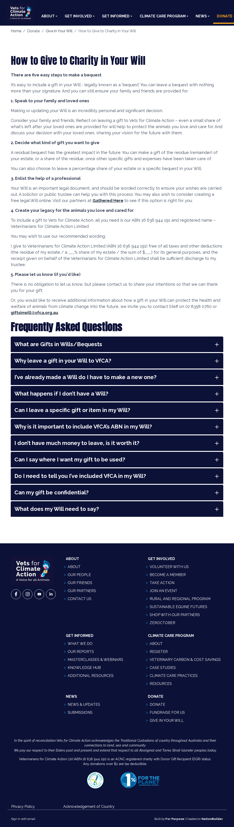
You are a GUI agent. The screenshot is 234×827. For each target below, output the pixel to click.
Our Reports (81, 651)
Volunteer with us (169, 567)
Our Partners (82, 591)
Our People (79, 575)
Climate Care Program (163, 16)
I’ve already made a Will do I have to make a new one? (85, 377)
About (48, 16)
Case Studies (163, 667)
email (31, 819)
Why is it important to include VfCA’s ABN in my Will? (83, 426)
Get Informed (116, 16)
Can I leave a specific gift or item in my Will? (72, 410)
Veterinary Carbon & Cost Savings (185, 659)
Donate (157, 704)
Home (16, 31)
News (201, 16)
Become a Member (168, 575)
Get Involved (78, 16)
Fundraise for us (167, 712)
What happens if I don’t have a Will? (61, 393)
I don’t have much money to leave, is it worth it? (76, 443)
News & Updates (84, 704)
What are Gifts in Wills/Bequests (58, 344)
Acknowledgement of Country (88, 806)
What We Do (80, 643)
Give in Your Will (59, 31)
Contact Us (79, 599)
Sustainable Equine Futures (178, 607)
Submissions (80, 712)
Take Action (162, 583)
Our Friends (80, 583)
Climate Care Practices (174, 675)
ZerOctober (162, 623)
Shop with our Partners (175, 615)
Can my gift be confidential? (51, 492)
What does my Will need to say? (56, 509)
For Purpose (174, 819)
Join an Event (163, 591)
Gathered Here (108, 200)
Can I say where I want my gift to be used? (69, 459)
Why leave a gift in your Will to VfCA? (62, 360)
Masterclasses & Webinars (95, 659)
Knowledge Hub (84, 667)
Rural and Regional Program (180, 599)
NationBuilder (212, 819)
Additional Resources (91, 675)
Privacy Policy (23, 806)
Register (159, 651)
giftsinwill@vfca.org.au (34, 312)
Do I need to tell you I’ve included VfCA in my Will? (80, 476)
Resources (161, 684)
